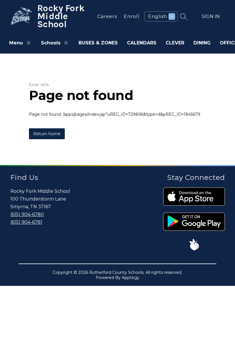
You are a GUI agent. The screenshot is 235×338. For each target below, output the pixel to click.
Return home (46, 133)
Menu (16, 43)
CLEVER (175, 43)
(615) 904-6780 (27, 214)
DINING (202, 43)
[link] (105, 16)
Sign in (211, 16)
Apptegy (130, 277)
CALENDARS (141, 43)
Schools (50, 43)
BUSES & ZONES (98, 43)
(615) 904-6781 (26, 222)
